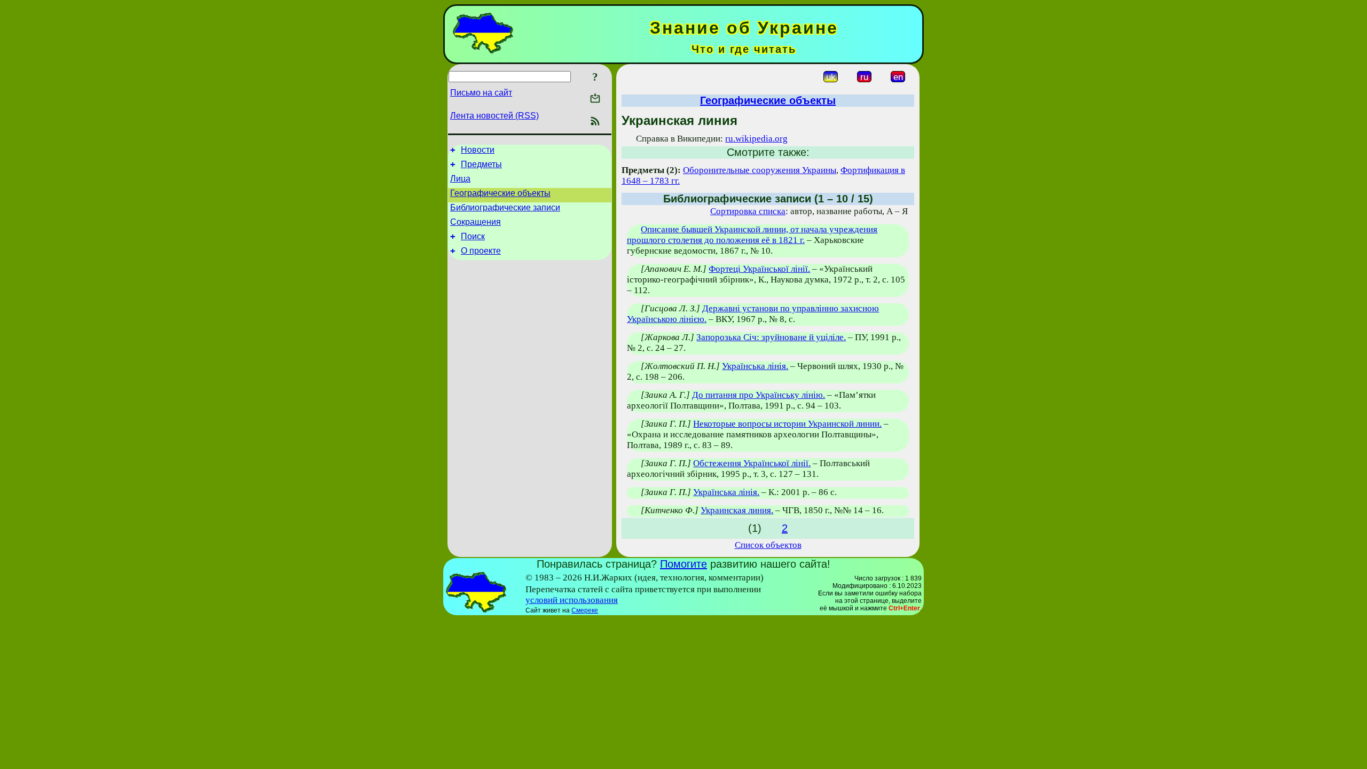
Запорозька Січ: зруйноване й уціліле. (771, 337)
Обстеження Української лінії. (752, 463)
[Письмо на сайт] (595, 99)
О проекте (481, 250)
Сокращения (475, 221)
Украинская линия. (737, 510)
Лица (460, 178)
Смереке (584, 610)
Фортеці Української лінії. (759, 269)
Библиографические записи (505, 207)
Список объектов (768, 545)
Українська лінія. (755, 366)
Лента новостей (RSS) (494, 115)
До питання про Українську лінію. (758, 395)
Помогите (683, 564)
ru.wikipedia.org (756, 139)
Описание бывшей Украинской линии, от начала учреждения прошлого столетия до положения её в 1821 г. (752, 234)
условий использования (571, 600)
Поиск (473, 236)
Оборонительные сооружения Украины (759, 170)
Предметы (481, 164)
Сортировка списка (747, 211)
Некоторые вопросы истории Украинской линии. (787, 424)
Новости (477, 149)
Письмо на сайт (481, 92)
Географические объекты (500, 193)
